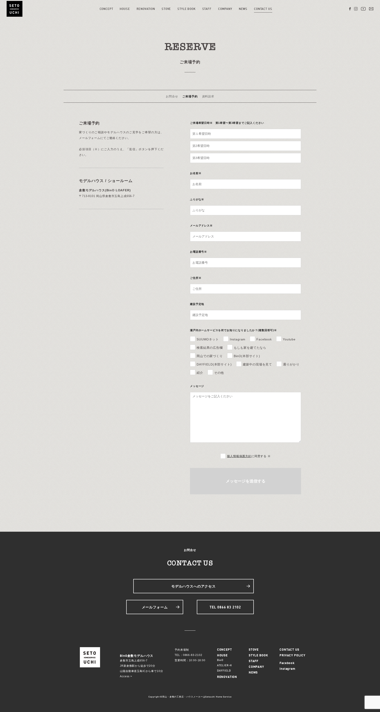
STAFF (207, 9)
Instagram (287, 668)
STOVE (166, 9)
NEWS (243, 9)
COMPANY (225, 9)
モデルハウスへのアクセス (193, 586)
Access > (126, 676)
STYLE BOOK (186, 9)
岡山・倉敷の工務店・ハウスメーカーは (183, 696)
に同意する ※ (249, 456)
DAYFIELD (224, 670)
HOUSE (125, 9)
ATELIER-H (224, 665)
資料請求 (208, 96)
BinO (220, 660)
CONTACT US (263, 9)
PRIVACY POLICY (292, 655)
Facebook (287, 663)
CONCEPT (106, 9)
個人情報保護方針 (239, 456)
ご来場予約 (189, 96)
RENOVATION (146, 9)
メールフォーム (155, 607)
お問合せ (172, 96)
